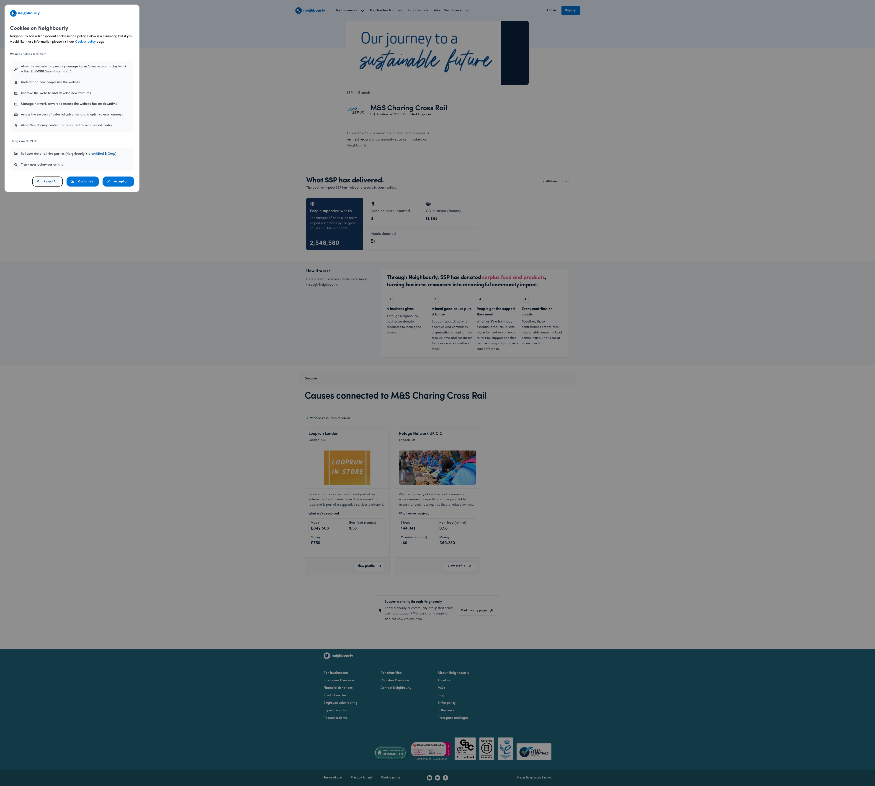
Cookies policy (85, 42)
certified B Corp (103, 154)
